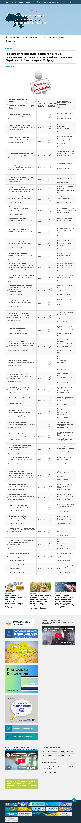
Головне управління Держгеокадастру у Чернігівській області (30, 19)
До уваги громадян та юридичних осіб (58, 752)
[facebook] (66, 1)
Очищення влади (49, 759)
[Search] (74, 1)
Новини (8, 48)
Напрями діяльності (32, 37)
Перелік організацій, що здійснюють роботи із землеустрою (57, 767)
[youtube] (70, 1)
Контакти (11, 41)
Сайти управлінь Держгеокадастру (19, 2)
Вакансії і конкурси (50, 762)
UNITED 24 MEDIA (49, 772)
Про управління (13, 37)
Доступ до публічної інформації (56, 37)
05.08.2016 (9, 66)
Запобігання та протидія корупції (56, 755)
